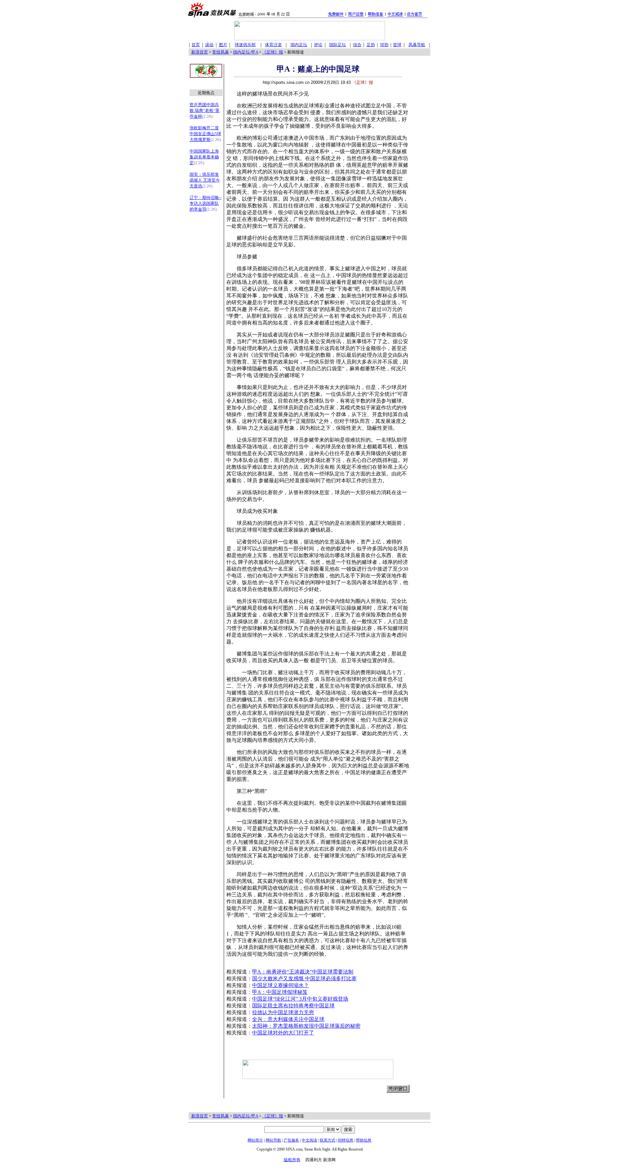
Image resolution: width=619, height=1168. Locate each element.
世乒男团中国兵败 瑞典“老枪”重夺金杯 (205, 110)
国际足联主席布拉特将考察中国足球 (293, 1005)
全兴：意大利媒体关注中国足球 (288, 1019)
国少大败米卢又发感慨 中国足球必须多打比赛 (304, 978)
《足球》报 (272, 52)
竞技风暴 (220, 52)
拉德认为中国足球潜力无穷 (283, 1012)
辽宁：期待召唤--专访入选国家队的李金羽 (205, 203)
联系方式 (327, 1140)
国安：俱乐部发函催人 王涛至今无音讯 (205, 180)
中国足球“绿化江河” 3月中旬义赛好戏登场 (300, 999)
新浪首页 (199, 52)
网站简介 (255, 1140)
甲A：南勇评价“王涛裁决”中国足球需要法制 (302, 971)
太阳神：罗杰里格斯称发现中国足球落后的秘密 (306, 1026)
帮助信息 (363, 1140)
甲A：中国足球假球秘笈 (280, 992)
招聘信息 (345, 1140)
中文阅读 (309, 1140)
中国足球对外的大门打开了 (283, 1032)
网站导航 (273, 1140)
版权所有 (292, 1159)
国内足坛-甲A (245, 52)
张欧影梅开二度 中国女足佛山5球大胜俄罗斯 (205, 133)
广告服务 (291, 1140)
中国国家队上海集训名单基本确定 (204, 157)
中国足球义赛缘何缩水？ (280, 985)
